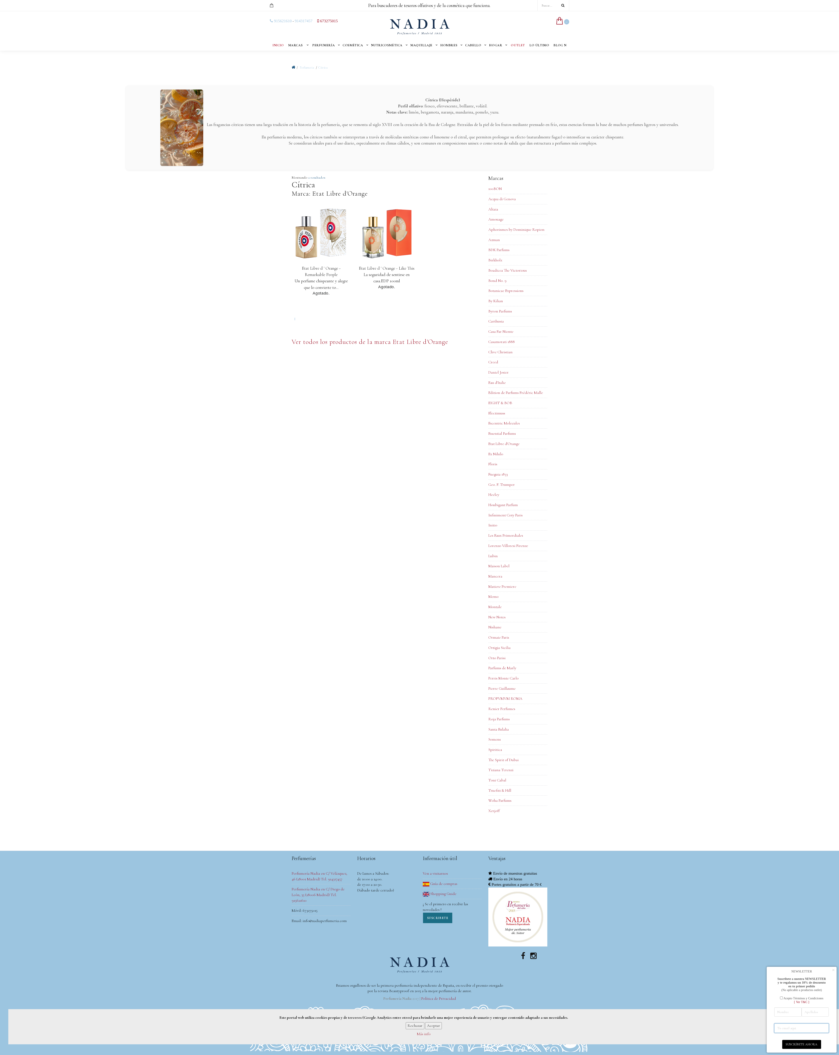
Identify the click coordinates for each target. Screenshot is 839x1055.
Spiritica (495, 749)
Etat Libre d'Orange (504, 443)
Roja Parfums (499, 719)
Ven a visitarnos (435, 873)
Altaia (493, 209)
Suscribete (437, 918)
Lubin (493, 555)
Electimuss (496, 413)
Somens (494, 739)
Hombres (448, 45)
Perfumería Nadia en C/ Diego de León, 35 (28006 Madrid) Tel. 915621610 (318, 895)
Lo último (539, 45)
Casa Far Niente (500, 331)
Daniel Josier (498, 372)
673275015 (328, 21)
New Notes (497, 617)
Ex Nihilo (495, 454)
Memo (493, 596)
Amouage (496, 219)
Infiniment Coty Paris (505, 515)
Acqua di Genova (502, 199)
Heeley (493, 494)
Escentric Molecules (504, 423)
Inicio (278, 45)
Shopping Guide (442, 893)
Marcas (295, 45)
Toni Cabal (497, 780)
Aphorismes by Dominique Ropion (516, 229)
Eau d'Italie (497, 382)
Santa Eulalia (498, 729)
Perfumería (323, 45)
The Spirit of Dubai (503, 759)
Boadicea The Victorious (507, 270)
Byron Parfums (500, 311)
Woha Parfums (499, 800)
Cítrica (323, 67)
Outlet (518, 45)
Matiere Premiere (502, 586)
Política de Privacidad (438, 998)
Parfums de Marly (502, 667)
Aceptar (433, 1025)
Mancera (495, 576)
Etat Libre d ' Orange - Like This (386, 268)
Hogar (495, 45)
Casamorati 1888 (501, 341)
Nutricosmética (386, 45)
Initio (492, 525)
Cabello (473, 45)
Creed (493, 362)
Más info (424, 1033)
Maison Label (499, 566)
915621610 (282, 21)
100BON (495, 188)
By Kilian (495, 300)
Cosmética (353, 45)
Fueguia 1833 (498, 474)
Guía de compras (443, 883)
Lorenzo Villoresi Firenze (508, 545)
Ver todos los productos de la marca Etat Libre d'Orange (370, 342)
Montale (495, 606)
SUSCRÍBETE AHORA (801, 1044)
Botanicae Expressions (506, 290)
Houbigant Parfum (503, 504)
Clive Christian (500, 352)
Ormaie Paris (498, 637)
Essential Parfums (502, 433)
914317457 (303, 21)
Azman (494, 239)
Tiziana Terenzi (500, 769)
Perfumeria (307, 67)
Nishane (494, 627)
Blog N (560, 45)
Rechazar (415, 1025)
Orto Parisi (497, 657)
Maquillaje (421, 45)
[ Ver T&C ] (801, 1002)
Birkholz (495, 260)
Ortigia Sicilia (499, 647)
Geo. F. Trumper (501, 484)
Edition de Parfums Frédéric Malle (515, 392)
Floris (492, 464)
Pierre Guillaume (502, 688)
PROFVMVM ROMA (505, 698)
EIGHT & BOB (500, 402)
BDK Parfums (499, 249)
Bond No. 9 (497, 280)
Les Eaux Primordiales (505, 535)
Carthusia (496, 321)
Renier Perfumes (501, 708)
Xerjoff (494, 810)
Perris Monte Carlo (503, 678)
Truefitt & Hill (499, 790)
